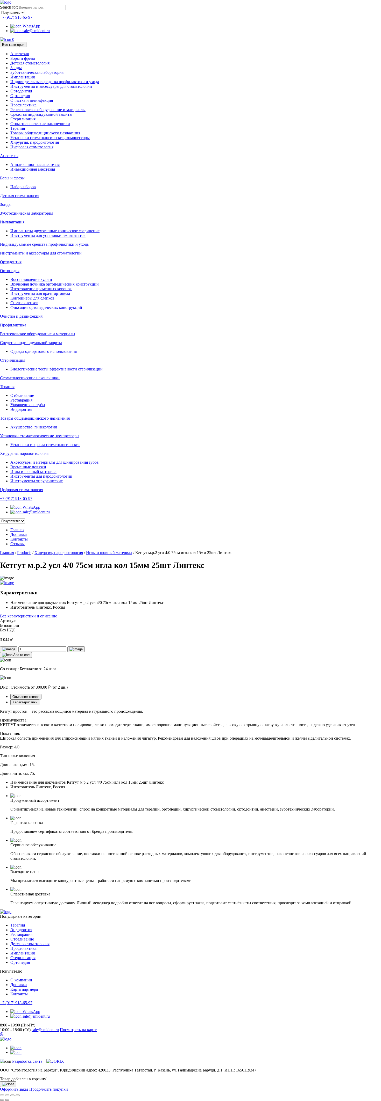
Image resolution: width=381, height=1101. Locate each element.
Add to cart (21, 655)
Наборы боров (23, 187)
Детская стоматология (30, 63)
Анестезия (19, 54)
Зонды (16, 67)
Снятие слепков (24, 303)
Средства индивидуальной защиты (41, 114)
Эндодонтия (21, 409)
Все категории (13, 45)
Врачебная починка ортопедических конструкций (54, 284)
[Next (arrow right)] (7, 1100)
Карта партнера (24, 989)
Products (24, 552)
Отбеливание (22, 395)
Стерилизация (23, 119)
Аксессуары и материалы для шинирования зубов (54, 462)
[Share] (7, 1095)
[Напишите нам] (190, 1034)
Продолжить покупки (48, 1089)
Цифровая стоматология (31, 147)
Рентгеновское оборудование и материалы (48, 109)
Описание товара (25, 697)
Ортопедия (20, 95)
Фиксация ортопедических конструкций (46, 307)
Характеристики (24, 702)
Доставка (18, 534)
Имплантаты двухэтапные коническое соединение (55, 231)
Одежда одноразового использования (43, 351)
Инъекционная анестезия (32, 169)
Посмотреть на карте (78, 1029)
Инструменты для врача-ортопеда (40, 293)
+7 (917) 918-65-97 (16, 17)
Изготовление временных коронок (41, 289)
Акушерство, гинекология (33, 427)
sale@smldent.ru (36, 30)
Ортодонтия (21, 91)
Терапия (17, 128)
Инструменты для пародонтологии (41, 476)
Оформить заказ (14, 1089)
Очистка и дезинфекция (31, 100)
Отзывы (17, 544)
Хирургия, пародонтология (34, 142)
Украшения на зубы (27, 405)
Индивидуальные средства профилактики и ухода (54, 81)
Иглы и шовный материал (33, 471)
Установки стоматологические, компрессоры (50, 137)
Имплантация (22, 77)
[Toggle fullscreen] (12, 1095)
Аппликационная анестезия (35, 164)
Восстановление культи (31, 279)
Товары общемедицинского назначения (45, 133)
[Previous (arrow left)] (2, 1100)
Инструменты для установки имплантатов (48, 235)
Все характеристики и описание (28, 616)
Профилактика (23, 105)
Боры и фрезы (22, 58)
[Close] (8, 1084)
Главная (17, 530)
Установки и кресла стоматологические (45, 444)
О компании (21, 980)
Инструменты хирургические (36, 481)
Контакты (19, 539)
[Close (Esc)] (2, 1095)
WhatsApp (31, 26)
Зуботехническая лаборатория (37, 72)
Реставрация (21, 400)
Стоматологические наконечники (40, 123)
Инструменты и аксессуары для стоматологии (51, 86)
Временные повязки (28, 467)
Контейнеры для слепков (32, 298)
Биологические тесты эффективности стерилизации (56, 369)
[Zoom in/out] (18, 1095)
